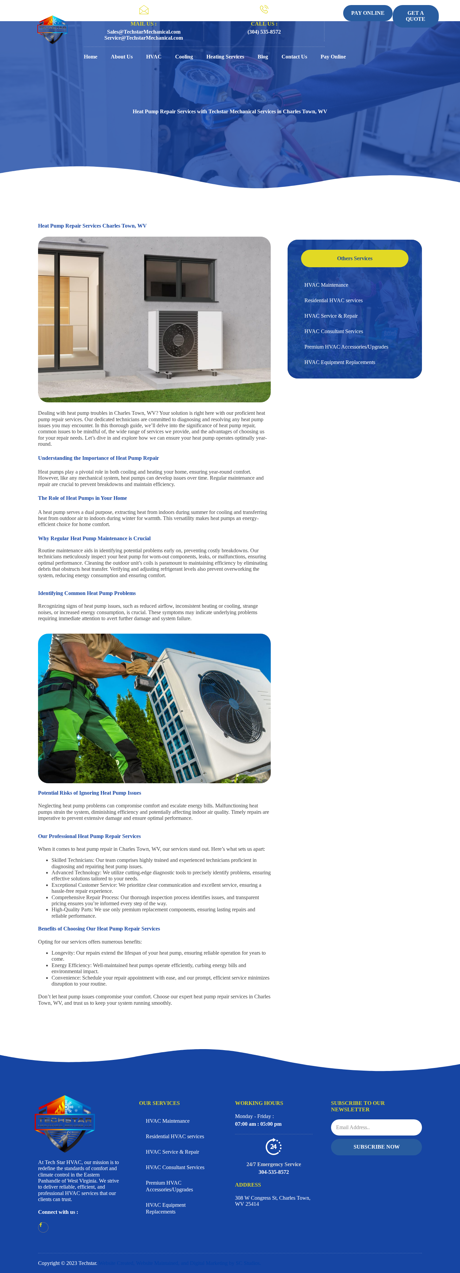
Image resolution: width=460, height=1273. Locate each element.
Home (90, 56)
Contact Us (294, 56)
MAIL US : (144, 24)
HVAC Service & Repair (331, 316)
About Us (122, 56)
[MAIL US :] (144, 9)
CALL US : (264, 24)
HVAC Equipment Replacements (339, 362)
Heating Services (225, 56)
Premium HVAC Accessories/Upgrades (346, 347)
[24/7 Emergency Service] (273, 1146)
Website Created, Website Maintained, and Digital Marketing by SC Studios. (180, 1263)
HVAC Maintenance (326, 285)
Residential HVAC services (333, 300)
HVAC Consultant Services (333, 331)
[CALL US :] (264, 9)
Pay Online (333, 56)
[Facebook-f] (43, 1227)
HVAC (154, 56)
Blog (263, 56)
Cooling (184, 56)
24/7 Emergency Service (274, 1164)
